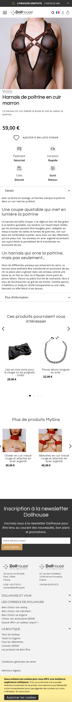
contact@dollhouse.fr (14, 587)
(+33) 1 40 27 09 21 (12, 584)
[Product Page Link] (19, 365)
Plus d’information (16, 297)
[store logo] (22, 12)
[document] (36, 689)
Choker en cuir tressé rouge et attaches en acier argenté (18, 458)
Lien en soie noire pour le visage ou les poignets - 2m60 (19, 372)
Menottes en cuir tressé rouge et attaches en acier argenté (54, 458)
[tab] (36, 190)
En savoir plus (23, 691)
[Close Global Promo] (68, 3)
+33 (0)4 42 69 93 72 (48, 584)
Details (9, 190)
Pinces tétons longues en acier (56, 371)
